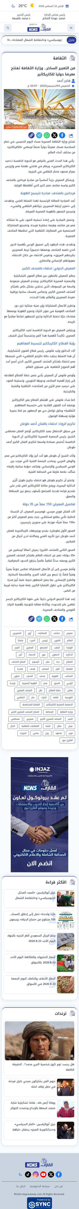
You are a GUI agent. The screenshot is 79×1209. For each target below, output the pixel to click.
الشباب (29, 676)
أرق (29, 633)
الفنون (57, 640)
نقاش (70, 690)
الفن (57, 669)
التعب (57, 647)
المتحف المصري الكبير (50, 719)
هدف (32, 669)
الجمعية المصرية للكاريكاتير (59, 704)
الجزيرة (23, 733)
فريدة (13, 683)
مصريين (30, 719)
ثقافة (55, 697)
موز (43, 655)
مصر (45, 683)
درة (58, 662)
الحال (12, 726)
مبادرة (20, 669)
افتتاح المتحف (19, 662)
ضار (33, 697)
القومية (69, 697)
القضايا (69, 669)
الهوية (55, 676)
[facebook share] (62, 135)
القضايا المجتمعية (31, 704)
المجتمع (44, 647)
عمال (59, 726)
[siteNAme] (39, 28)
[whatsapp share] (47, 135)
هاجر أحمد (64, 81)
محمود (58, 733)
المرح (17, 647)
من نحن (58, 1186)
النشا (48, 726)
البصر (70, 719)
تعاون (17, 676)
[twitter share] (54, 135)
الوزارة (69, 647)
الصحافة (49, 712)
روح (47, 733)
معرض (69, 633)
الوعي (70, 683)
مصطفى (15, 719)
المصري (29, 647)
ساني (36, 733)
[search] (8, 28)
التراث (44, 697)
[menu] (71, 28)
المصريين (17, 633)
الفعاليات (42, 633)
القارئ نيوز (67, 740)
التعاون (55, 655)
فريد (70, 733)
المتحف (45, 669)
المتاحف (69, 676)
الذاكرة (69, 655)
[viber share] (39, 135)
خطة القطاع (55, 690)
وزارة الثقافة (66, 712)
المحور (57, 683)
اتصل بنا (20, 1186)
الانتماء (32, 655)
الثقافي (21, 697)
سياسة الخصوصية (40, 1186)
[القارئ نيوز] (39, 1163)
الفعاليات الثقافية (30, 726)
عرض (70, 726)
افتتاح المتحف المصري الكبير (25, 712)
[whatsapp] (31, 135)
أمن (20, 655)
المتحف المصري (24, 690)
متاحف (56, 633)
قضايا (20, 640)
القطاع (69, 662)
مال (40, 690)
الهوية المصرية (29, 683)
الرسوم (35, 662)
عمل (48, 662)
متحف (42, 676)
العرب (32, 640)
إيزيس (45, 640)
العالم (70, 640)
